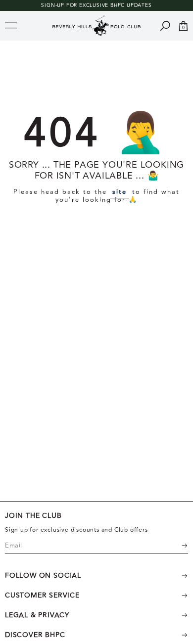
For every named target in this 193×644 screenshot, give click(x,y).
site (119, 192)
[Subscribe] (178, 545)
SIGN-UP (52, 5)
